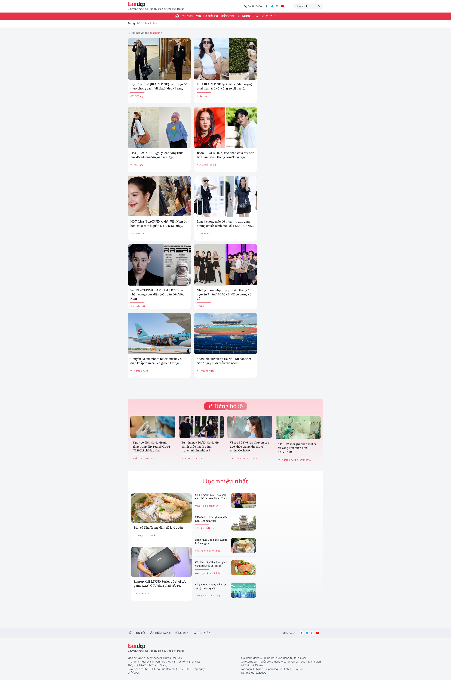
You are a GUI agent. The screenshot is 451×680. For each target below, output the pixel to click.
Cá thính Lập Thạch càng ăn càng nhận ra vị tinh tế (211, 564)
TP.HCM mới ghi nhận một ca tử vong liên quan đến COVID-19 (297, 448)
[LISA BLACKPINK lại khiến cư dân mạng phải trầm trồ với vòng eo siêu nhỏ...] (225, 59)
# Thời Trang (137, 96)
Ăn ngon (244, 16)
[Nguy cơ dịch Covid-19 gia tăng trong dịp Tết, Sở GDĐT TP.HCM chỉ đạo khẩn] (152, 427)
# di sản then (211, 506)
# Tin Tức (138, 458)
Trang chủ (134, 23)
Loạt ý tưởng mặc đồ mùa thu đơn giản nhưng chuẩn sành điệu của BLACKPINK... (225, 224)
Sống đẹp (227, 16)
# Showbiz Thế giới (207, 165)
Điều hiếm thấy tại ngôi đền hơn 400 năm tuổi (211, 519)
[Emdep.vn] (137, 4)
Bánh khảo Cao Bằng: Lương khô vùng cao (211, 541)
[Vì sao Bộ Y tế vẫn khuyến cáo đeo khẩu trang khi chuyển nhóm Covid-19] (249, 427)
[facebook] (266, 6)
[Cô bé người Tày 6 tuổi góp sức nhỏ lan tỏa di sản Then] (243, 500)
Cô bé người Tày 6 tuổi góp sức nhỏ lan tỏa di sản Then (211, 496)
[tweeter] (272, 6)
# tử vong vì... (304, 460)
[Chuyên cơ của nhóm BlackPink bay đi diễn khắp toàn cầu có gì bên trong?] (159, 333)
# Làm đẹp (202, 96)
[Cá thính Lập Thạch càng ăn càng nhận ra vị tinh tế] (243, 567)
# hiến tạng (214, 595)
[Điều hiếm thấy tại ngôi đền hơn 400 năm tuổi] (243, 523)
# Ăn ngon (139, 535)
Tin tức (187, 16)
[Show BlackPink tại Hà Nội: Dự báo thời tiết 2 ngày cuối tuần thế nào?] (225, 333)
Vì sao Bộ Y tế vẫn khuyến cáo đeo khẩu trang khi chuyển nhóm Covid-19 (249, 446)
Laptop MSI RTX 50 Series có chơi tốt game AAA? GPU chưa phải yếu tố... (160, 584)
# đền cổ (210, 528)
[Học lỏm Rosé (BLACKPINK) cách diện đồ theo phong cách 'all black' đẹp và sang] (159, 59)
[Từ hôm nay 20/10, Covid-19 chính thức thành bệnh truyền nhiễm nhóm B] (201, 427)
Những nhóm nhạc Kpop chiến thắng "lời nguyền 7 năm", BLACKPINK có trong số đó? (224, 294)
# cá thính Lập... (215, 573)
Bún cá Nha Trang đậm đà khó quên (158, 527)
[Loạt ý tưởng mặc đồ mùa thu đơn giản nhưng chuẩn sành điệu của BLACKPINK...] (225, 196)
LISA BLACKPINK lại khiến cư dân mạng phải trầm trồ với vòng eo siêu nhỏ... (224, 86)
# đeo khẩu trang (249, 458)
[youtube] (282, 6)
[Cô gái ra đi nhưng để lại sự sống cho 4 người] (243, 590)
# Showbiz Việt (138, 233)
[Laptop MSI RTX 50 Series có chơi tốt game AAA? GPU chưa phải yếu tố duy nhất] (161, 562)
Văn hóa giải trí (207, 16)
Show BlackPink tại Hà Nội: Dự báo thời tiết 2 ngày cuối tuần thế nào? (224, 361)
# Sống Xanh (140, 593)
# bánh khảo (213, 550)
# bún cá (150, 535)
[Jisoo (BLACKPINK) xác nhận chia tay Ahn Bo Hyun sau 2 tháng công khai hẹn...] (225, 127)
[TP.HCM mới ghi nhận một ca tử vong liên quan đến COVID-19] (298, 427)
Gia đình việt (200, 632)
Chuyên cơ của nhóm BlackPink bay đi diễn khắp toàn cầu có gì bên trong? (156, 361)
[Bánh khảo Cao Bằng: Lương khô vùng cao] (243, 545)
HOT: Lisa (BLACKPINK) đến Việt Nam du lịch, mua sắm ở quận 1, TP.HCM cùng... (158, 224)
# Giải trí (201, 306)
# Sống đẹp (201, 595)
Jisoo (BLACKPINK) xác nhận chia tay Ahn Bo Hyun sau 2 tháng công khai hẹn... (225, 155)
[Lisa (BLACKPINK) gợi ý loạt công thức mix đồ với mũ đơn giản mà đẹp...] (159, 127)
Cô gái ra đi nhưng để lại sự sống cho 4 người (211, 586)
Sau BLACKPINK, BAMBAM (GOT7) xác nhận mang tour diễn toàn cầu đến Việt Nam (157, 294)
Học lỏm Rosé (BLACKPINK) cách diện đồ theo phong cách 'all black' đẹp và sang (158, 86)
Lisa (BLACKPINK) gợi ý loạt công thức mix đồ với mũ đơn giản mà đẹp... (156, 155)
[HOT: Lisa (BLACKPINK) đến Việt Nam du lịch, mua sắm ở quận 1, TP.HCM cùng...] (159, 196)
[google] (277, 6)
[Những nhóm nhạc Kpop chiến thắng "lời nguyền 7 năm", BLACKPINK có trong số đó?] (225, 265)
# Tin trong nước (139, 371)
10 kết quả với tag (145, 32)
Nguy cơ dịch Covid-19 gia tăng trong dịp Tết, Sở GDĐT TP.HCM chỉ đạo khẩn (151, 446)
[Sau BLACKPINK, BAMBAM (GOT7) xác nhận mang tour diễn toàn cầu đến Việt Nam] (159, 265)
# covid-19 (148, 458)
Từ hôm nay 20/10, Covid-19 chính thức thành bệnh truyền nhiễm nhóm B (200, 446)
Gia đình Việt (263, 16)
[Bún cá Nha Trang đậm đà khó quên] (161, 508)
